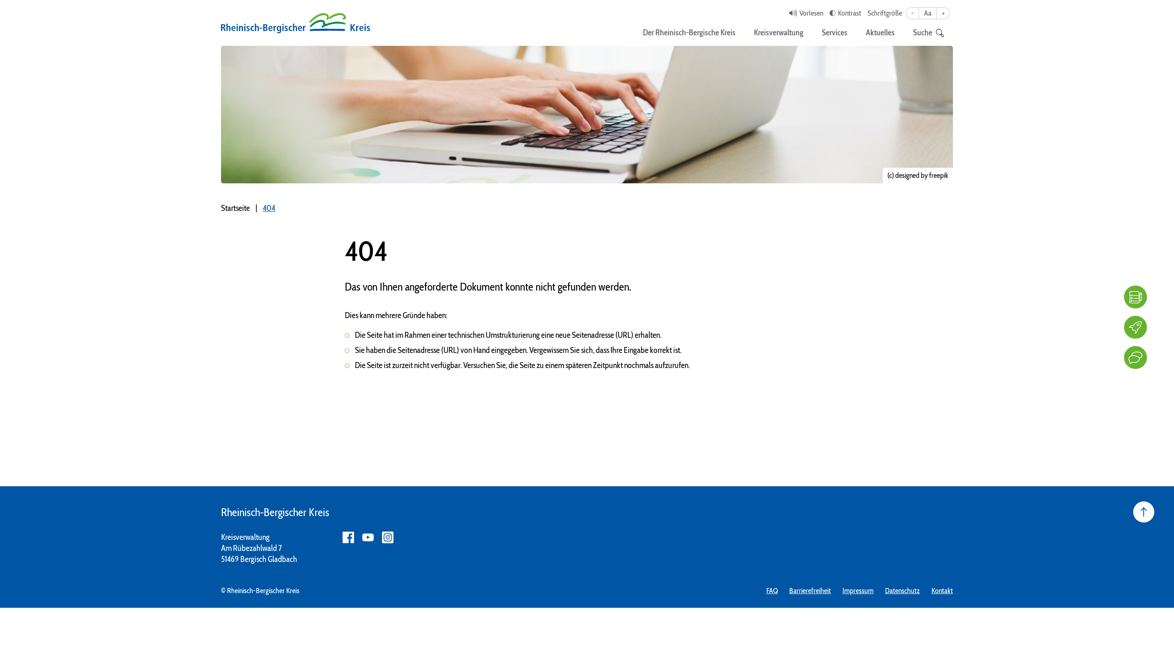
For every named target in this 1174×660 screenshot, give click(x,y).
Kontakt (942, 590)
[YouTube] (368, 537)
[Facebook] (348, 537)
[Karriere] (1135, 327)
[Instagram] (387, 537)
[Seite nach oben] (1144, 512)
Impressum (858, 590)
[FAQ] (1135, 297)
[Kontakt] (1135, 357)
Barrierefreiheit (810, 590)
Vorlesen (811, 13)
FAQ (772, 590)
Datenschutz (902, 590)
